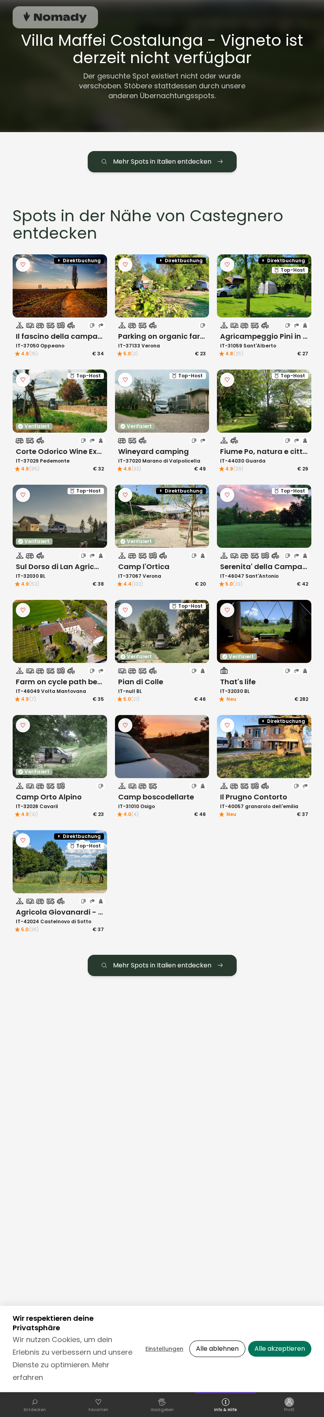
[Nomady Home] (55, 17)
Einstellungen (164, 1349)
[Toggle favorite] (23, 265)
